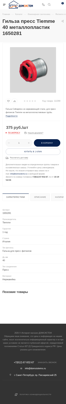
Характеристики (15, 197)
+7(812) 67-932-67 (24, 362)
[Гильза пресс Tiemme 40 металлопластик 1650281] (33, 70)
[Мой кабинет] (55, 4)
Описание (40, 197)
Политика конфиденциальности (35, 394)
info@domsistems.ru (18, 174)
